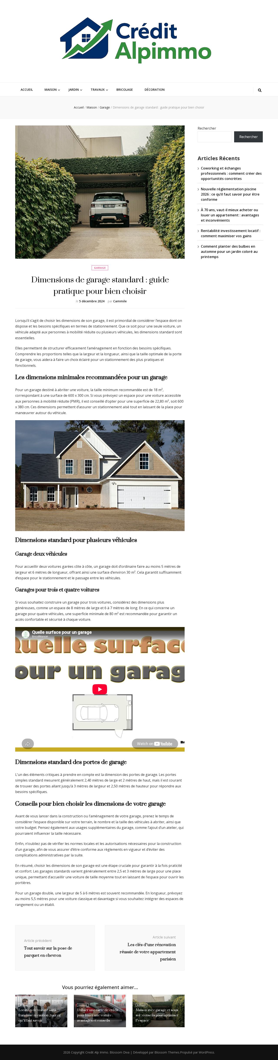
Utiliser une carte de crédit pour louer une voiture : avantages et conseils (97, 1015)
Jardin (73, 89)
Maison (51, 89)
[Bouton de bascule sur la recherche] (259, 90)
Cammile (120, 301)
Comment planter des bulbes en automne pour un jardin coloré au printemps (229, 251)
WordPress (206, 1052)
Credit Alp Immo (96, 1052)
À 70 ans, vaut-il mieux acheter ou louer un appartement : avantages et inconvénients (230, 215)
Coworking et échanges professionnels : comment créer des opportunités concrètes (231, 173)
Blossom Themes (166, 1052)
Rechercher (207, 128)
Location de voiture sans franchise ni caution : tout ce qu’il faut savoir (39, 1015)
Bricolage (124, 89)
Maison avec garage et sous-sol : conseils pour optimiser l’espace (157, 1015)
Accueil (27, 89)
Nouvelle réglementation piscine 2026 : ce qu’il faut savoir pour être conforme (230, 194)
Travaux (98, 89)
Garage (100, 267)
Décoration (155, 89)
